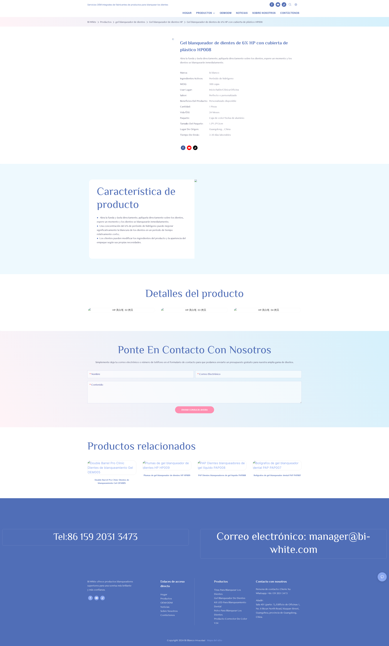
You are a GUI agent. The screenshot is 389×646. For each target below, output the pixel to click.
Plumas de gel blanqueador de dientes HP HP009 (167, 475)
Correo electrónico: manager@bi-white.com (293, 544)
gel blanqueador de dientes (130, 22)
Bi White (91, 22)
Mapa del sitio (214, 640)
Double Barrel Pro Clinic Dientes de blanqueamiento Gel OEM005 (112, 482)
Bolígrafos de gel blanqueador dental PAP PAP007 (277, 475)
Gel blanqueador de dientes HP (166, 22)
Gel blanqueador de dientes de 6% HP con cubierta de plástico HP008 (225, 22)
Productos (106, 22)
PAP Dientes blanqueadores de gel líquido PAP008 (222, 475)
